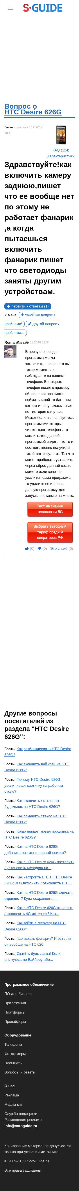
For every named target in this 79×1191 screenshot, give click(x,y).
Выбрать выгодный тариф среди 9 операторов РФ (50, 532)
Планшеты (13, 1063)
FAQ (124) (60, 150)
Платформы (14, 1012)
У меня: (11, 315)
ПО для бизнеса (18, 994)
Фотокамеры (15, 1054)
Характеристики (61, 156)
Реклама (11, 1095)
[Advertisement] (39, 57)
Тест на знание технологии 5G (50, 509)
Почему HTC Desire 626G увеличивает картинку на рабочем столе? (33, 785)
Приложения (15, 1003)
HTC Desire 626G (33, 112)
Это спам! (61, 548)
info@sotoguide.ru (20, 1126)
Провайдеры (15, 1022)
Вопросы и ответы (20, 1072)
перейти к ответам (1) (29, 306)
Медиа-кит (13, 1104)
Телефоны (13, 1044)
